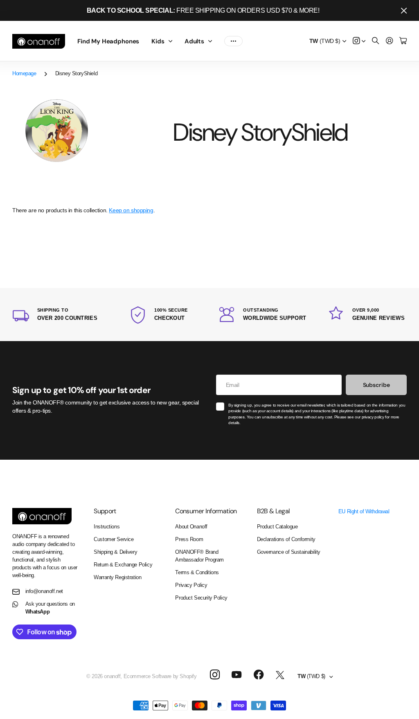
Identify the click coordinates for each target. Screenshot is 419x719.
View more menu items (233, 41)
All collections (172, 41)
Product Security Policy (201, 598)
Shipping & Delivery (115, 552)
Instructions (106, 527)
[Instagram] (214, 675)
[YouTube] (236, 675)
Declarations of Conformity (286, 539)
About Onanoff (191, 527)
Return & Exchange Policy (123, 565)
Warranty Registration (117, 577)
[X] (280, 675)
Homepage (24, 73)
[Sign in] (389, 41)
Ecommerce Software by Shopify (160, 676)
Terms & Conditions (197, 572)
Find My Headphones (108, 41)
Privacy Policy (191, 585)
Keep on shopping (131, 210)
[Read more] (359, 41)
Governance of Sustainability (288, 552)
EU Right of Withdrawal (364, 511)
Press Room (189, 539)
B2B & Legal (273, 511)
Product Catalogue (277, 527)
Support (105, 511)
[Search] (375, 41)
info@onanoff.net (44, 591)
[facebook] (259, 675)
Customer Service (113, 539)
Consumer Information (206, 511)
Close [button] (404, 10)
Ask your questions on (50, 608)
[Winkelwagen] (403, 41)
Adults (194, 41)
